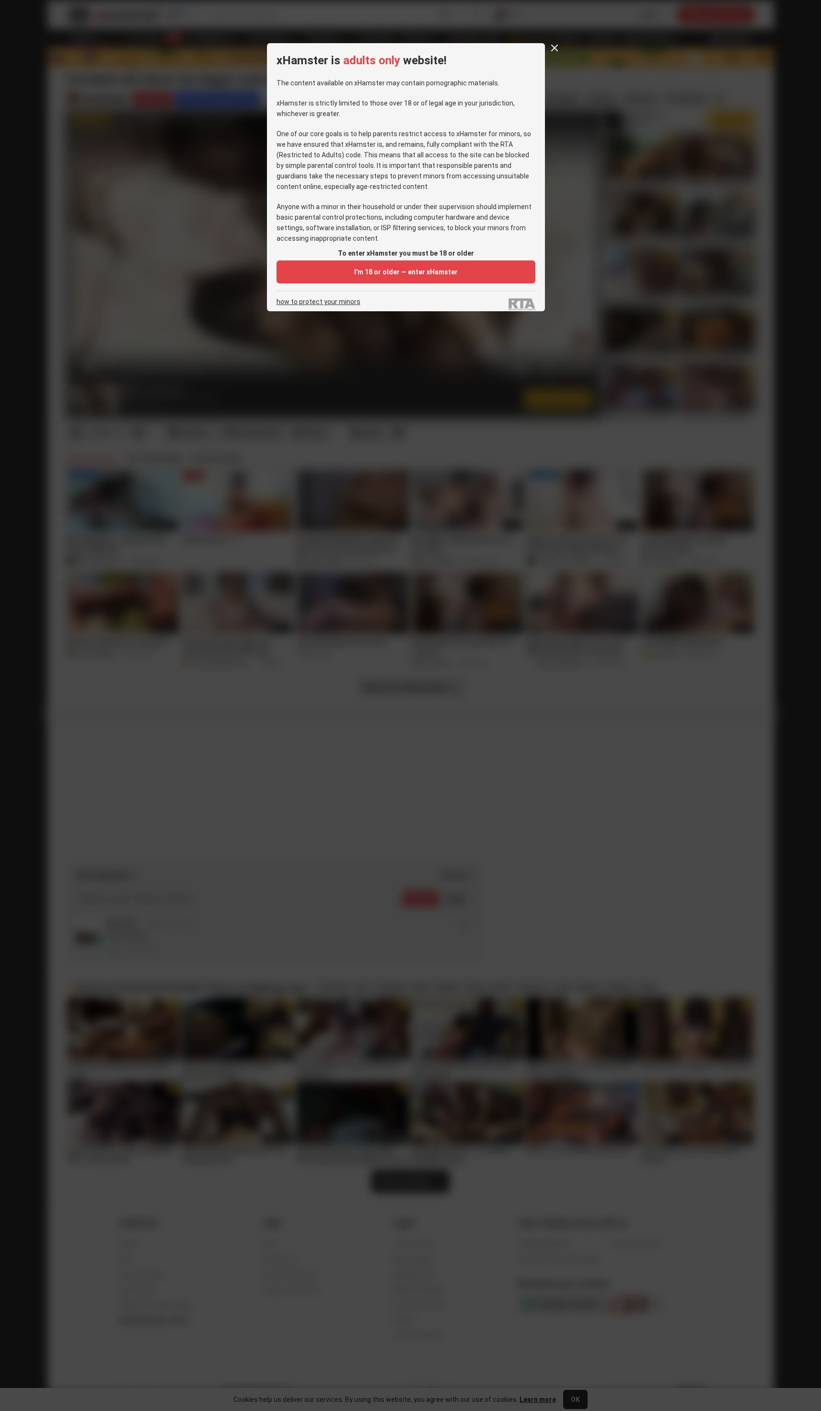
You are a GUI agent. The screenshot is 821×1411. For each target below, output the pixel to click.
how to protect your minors (318, 302)
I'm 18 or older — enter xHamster (406, 272)
